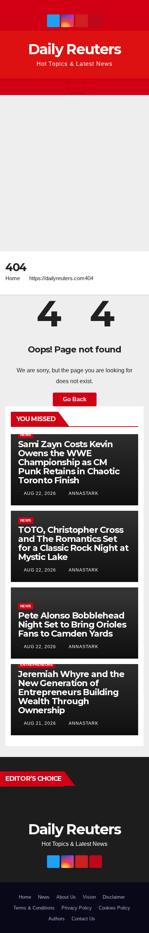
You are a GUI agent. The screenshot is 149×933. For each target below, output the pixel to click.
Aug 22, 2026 (40, 493)
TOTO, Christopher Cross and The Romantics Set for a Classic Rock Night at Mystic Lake (73, 543)
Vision (89, 897)
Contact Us (83, 918)
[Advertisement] (74, 173)
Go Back (74, 399)
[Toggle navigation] (76, 86)
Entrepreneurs (36, 665)
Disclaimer (114, 897)
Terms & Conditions (34, 908)
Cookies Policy (114, 908)
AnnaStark (83, 493)
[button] (138, 87)
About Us (66, 897)
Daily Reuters (74, 49)
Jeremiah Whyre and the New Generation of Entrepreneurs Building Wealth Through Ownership (71, 692)
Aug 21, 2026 (40, 723)
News (25, 435)
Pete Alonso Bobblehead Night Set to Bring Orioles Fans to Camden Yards (72, 624)
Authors (56, 918)
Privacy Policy (76, 908)
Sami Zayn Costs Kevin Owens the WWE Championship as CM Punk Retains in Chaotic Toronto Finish (68, 462)
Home (12, 278)
